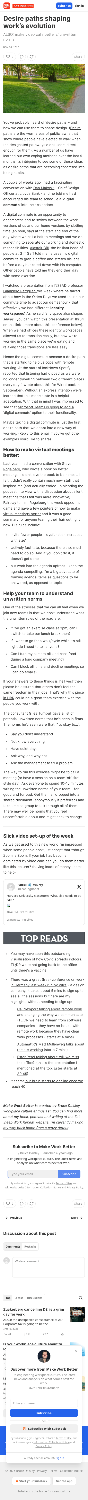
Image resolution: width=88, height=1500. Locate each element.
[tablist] (21, 1246)
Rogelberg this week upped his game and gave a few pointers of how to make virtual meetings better (41, 508)
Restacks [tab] (30, 1246)
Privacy (42, 1471)
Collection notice (71, 1471)
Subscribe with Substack (47, 1428)
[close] (76, 1351)
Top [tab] (8, 1298)
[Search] (81, 1298)
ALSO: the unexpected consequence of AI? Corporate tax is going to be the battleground (33, 1322)
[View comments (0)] (22, 57)
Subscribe (64, 6)
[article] (44, 1322)
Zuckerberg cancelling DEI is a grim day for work (33, 1311)
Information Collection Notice (52, 1442)
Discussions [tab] (34, 1298)
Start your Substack (33, 1481)
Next (74, 1218)
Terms (53, 1471)
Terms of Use (64, 1438)
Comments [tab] (13, 1246)
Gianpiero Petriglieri (20, 291)
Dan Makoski (43, 188)
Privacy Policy (44, 1446)
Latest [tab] (19, 1298)
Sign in (79, 6)
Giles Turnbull (40, 713)
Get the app (64, 1481)
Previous (16, 1218)
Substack (24, 1491)
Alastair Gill (39, 248)
